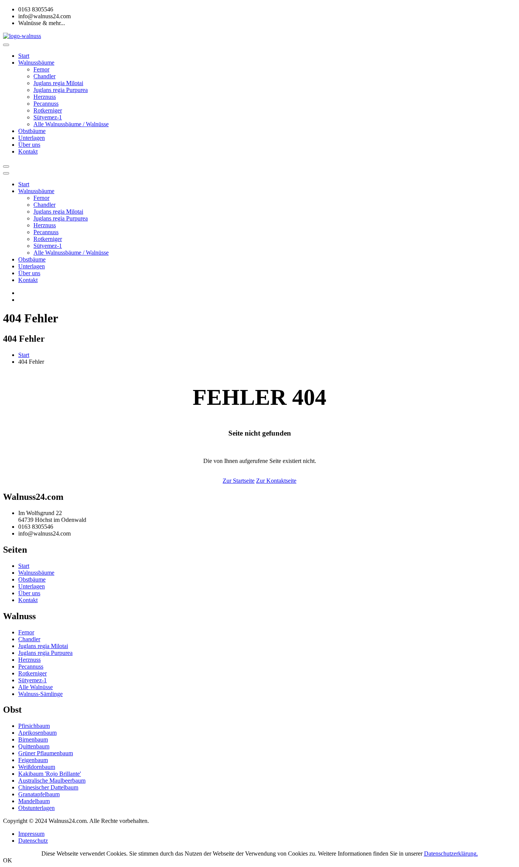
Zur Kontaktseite (276, 480)
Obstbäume (32, 131)
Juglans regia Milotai (58, 83)
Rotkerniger (47, 110)
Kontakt (28, 151)
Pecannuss (46, 103)
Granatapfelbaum (39, 794)
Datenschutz (33, 840)
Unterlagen (31, 138)
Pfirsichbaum (34, 726)
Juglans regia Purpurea (60, 90)
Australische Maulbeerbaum (51, 780)
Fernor (41, 69)
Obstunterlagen (36, 808)
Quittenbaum (33, 746)
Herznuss (44, 97)
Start (23, 55)
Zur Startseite (239, 480)
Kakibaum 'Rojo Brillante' (49, 773)
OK (7, 860)
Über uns (29, 144)
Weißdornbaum (36, 767)
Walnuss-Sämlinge (40, 694)
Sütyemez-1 (47, 117)
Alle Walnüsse (35, 687)
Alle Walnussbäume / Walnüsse (71, 124)
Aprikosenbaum (37, 732)
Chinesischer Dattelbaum (48, 787)
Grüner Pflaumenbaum (45, 753)
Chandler (44, 76)
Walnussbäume (36, 62)
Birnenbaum (33, 739)
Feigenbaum (33, 760)
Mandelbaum (34, 801)
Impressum (31, 834)
